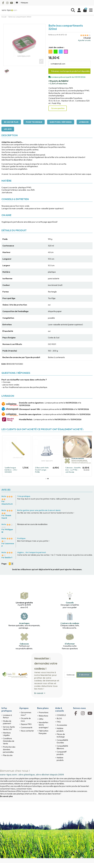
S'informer (70, 643)
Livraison (84, 122)
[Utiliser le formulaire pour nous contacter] (17, 2)
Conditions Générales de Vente (8, 741)
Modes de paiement (7, 722)
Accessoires (62, 725)
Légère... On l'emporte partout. (31, 552)
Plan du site (7, 755)
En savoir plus (11, 122)
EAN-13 (4, 364)
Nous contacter (27, 730)
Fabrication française (43, 732)
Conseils (70, 602)
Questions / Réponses (61, 122)
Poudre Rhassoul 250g (11, 468)
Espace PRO (26, 724)
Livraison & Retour (7, 716)
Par (7, 502)
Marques (24, 2)
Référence (52, 35)
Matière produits (60, 729)
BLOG (59, 718)
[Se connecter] (79, 10)
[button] (46, 478)
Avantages (24, 623)
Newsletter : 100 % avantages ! (44, 725)
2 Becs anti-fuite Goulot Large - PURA (72, 469)
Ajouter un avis (84, 40)
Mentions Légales (7, 733)
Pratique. (21, 538)
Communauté (26, 727)
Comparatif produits (61, 752)
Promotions (43, 712)
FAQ (59, 721)
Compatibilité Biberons (62, 747)
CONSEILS (61, 715)
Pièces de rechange (61, 735)
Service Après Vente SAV (9, 728)
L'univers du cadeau (70, 623)
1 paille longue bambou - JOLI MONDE (41, 469)
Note (3, 496)
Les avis (8, 129)
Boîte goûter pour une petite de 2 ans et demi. (39, 510)
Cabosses (24, 643)
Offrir (41, 719)
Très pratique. (24, 496)
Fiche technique (34, 122)
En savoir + (39, 693)
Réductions (43, 715)
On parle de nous (26, 719)
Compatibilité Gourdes (62, 741)
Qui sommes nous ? (26, 713)
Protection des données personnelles (9, 749)
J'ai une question (58, 108)
